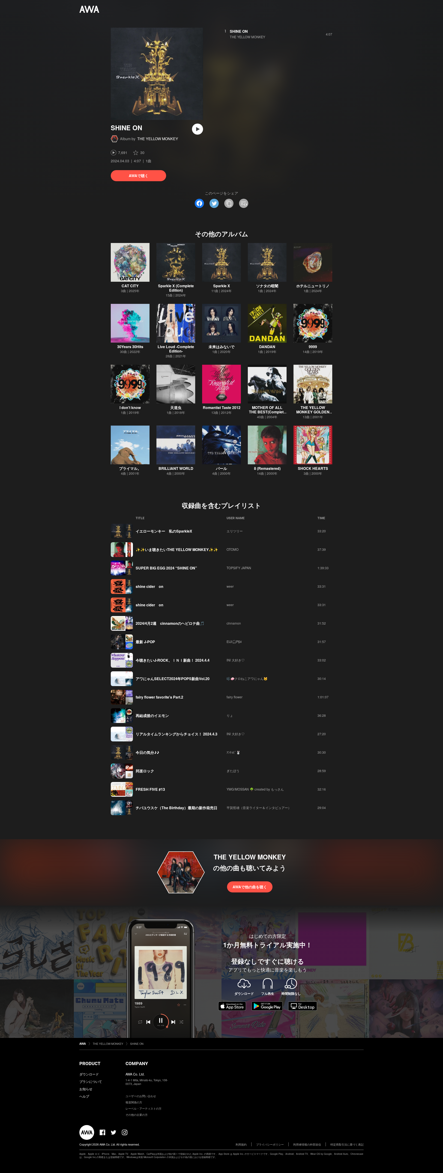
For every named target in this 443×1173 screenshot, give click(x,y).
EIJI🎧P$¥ (234, 641)
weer (230, 586)
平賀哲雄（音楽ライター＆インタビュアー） (259, 807)
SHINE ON (239, 31)
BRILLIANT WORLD (176, 468)
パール (221, 468)
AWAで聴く (138, 175)
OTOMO (233, 549)
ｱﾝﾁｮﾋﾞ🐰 (233, 752)
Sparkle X (221, 285)
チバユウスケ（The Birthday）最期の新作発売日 (176, 807)
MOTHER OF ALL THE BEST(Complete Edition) (267, 412)
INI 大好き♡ (236, 660)
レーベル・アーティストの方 (144, 1108)
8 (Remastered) (267, 468)
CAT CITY (130, 285)
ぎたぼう (233, 770)
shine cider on (149, 586)
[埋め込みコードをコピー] (243, 203)
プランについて (90, 1081)
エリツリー (235, 531)
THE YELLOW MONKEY (157, 138)
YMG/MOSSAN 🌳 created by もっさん (255, 789)
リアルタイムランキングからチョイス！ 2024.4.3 (176, 734)
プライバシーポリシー (270, 1144)
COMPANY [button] (137, 1063)
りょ (230, 715)
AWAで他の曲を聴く (250, 886)
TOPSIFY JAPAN (239, 568)
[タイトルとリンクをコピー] (228, 203)
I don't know (130, 407)
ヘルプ (84, 1096)
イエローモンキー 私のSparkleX (164, 531)
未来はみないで (221, 346)
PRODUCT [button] (89, 1063)
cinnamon (234, 623)
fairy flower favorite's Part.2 (159, 697)
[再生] (197, 129)
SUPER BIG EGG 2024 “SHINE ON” (166, 568)
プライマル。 (130, 468)
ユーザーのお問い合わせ (141, 1096)
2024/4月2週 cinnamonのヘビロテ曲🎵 (170, 623)
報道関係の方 (134, 1102)
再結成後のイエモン (152, 715)
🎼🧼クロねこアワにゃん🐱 (247, 678)
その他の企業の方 (137, 1115)
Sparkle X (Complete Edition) (176, 288)
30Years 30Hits (130, 346)
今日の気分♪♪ (147, 752)
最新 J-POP (145, 641)
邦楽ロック (145, 770)
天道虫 (175, 407)
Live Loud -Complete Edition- (176, 349)
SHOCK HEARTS (313, 468)
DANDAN (267, 346)
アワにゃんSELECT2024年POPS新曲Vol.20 (173, 678)
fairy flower (234, 697)
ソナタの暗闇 (267, 285)
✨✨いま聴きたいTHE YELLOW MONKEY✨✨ (177, 549)
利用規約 (241, 1144)
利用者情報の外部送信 (307, 1144)
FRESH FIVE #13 (150, 789)
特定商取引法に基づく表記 (347, 1144)
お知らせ (85, 1089)
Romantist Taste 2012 (221, 407)
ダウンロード (89, 1074)
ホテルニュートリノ (312, 285)
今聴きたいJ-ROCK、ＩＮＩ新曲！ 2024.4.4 (173, 660)
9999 (313, 346)
